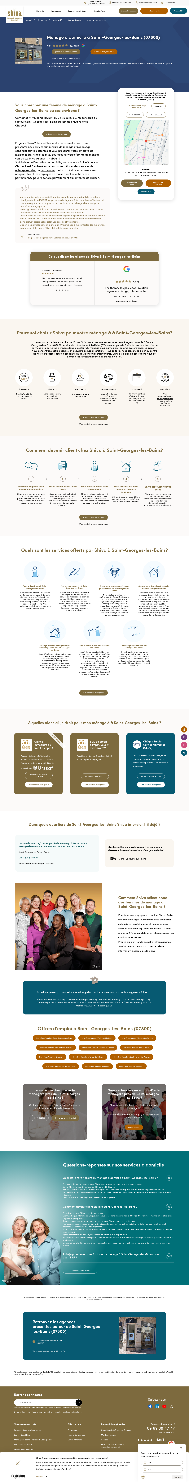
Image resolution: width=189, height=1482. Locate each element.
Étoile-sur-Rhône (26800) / (137, 1002)
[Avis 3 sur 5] (62, 290)
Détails (39, 1476)
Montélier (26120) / (85, 1005)
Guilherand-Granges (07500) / (83, 999)
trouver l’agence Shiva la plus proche (110, 1221)
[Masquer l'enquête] (181, 1448)
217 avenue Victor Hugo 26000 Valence (137, 106)
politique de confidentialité (44, 1407)
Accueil (29, 20)
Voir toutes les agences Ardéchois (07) (49, 1351)
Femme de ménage (76, 1435)
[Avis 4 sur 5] (65, 290)
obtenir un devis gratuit (104, 1197)
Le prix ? (104, 393)
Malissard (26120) (104, 1005)
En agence (72, 1430)
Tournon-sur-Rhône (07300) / (114, 999)
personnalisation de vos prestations (165, 397)
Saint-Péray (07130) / (141, 999)
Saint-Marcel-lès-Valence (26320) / (105, 1002)
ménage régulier (25, 170)
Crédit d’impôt (22, 393)
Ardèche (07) (57, 20)
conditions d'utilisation (61, 1407)
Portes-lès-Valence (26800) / (72, 1002)
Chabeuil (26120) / (47, 1002)
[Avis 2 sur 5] (59, 290)
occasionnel (48, 170)
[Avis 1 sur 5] (56, 290)
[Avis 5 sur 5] (68, 290)
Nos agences (42, 20)
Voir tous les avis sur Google (126, 301)
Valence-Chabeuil (74, 20)
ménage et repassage (76, 147)
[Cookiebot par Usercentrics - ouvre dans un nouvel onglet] (18, 1477)
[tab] (118, 1177)
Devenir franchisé (76, 1439)
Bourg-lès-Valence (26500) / (52, 999)
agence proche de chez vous (82, 395)
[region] (62, 282)
